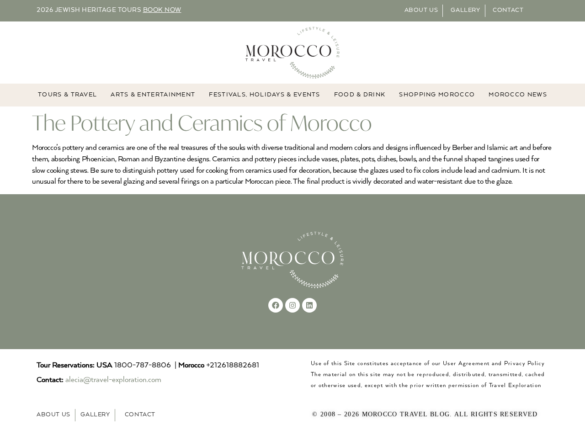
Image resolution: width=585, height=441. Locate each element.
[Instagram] (292, 305)
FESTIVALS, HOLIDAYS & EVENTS (264, 94)
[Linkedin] (309, 305)
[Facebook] (275, 305)
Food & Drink (360, 94)
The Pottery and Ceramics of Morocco (202, 123)
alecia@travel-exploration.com (113, 380)
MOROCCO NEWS (518, 94)
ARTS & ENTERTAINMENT (153, 94)
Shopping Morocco (437, 94)
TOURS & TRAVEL (67, 94)
